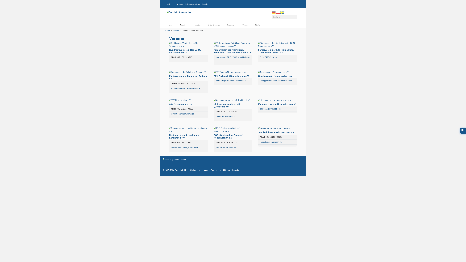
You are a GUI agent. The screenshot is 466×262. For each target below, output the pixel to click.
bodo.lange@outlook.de (270, 109)
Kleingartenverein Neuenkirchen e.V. (277, 104)
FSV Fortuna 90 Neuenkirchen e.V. (231, 76)
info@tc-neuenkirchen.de (271, 142)
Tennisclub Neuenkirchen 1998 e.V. (276, 132)
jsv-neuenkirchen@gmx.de (182, 114)
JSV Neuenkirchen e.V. (181, 104)
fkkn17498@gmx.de (268, 57)
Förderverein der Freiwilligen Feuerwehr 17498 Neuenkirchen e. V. (232, 51)
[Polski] (278, 12)
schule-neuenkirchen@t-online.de (185, 88)
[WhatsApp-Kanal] (297, 3)
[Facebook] (288, 3)
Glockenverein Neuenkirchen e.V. (275, 76)
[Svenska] (282, 12)
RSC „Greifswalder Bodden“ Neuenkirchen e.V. (228, 136)
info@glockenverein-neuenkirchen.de (276, 81)
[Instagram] (293, 3)
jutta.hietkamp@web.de (226, 147)
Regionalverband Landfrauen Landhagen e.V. (184, 136)
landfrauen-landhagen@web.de (184, 147)
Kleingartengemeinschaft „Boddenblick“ (227, 105)
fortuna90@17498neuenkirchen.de (231, 81)
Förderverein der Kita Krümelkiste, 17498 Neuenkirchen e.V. (276, 51)
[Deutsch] (274, 12)
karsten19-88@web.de (225, 116)
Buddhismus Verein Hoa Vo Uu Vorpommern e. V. (185, 51)
